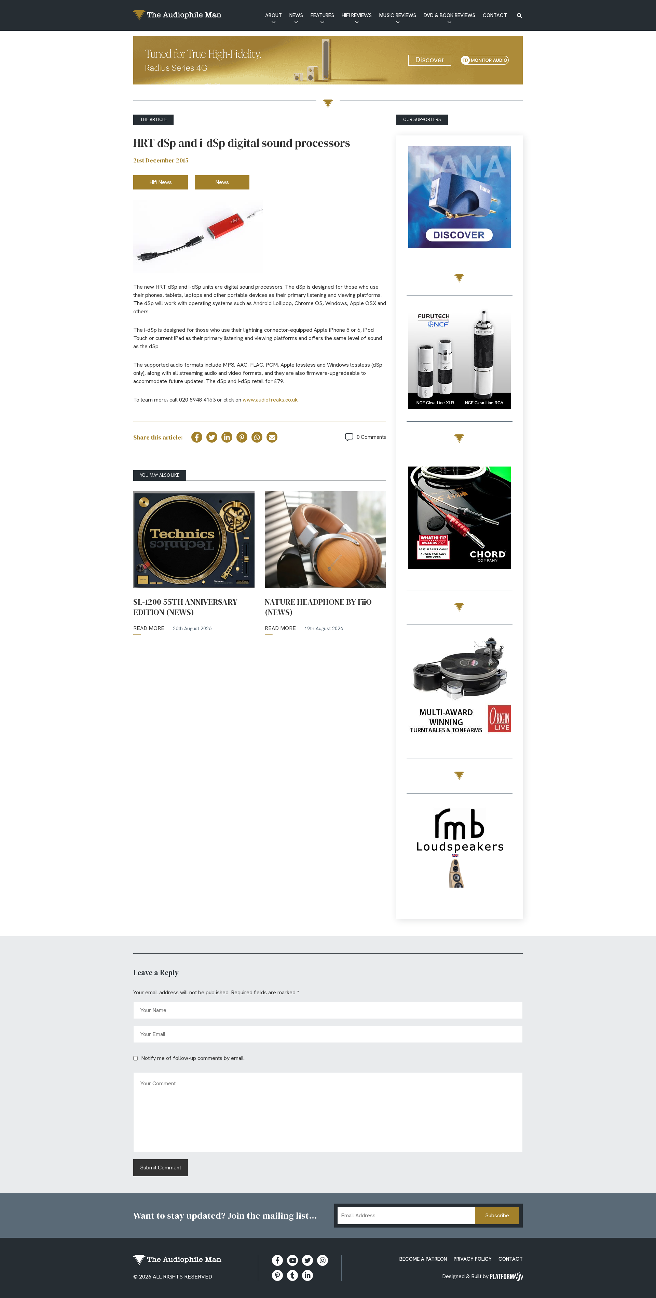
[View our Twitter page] (307, 1260)
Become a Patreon (423, 1259)
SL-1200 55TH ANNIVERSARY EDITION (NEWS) (185, 607)
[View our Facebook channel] (292, 1260)
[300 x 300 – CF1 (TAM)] (459, 358)
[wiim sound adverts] (459, 687)
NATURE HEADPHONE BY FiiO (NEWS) (318, 607)
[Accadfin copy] (459, 519)
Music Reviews (397, 15)
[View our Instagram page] (322, 1260)
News (296, 15)
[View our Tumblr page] (292, 1275)
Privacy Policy (473, 1259)
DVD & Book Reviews (449, 15)
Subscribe (497, 1215)
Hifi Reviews (357, 15)
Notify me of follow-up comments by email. (193, 1058)
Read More (148, 628)
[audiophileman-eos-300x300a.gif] (459, 856)
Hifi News (160, 182)
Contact (495, 15)
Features (322, 15)
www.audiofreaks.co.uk (270, 399)
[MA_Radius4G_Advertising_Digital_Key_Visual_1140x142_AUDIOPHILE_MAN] (328, 61)
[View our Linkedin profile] (307, 1275)
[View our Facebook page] (277, 1260)
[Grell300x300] (459, 198)
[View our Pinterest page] (277, 1275)
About (273, 15)
